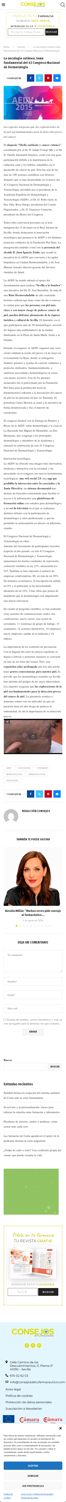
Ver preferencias (33, 1486)
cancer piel (24, 768)
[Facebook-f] (27, 1345)
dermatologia (14, 774)
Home (7, 46)
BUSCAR (51, 32)
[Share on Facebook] (30, 78)
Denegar (33, 1476)
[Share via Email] (57, 78)
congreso (42, 768)
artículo (21, 46)
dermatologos (37, 774)
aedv (9, 768)
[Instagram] (39, 1345)
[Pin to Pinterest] (48, 78)
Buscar (8, 1060)
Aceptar (33, 1465)
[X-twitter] (33, 1345)
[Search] (62, 4)
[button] (60, 1428)
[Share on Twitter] (39, 78)
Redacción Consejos (36, 811)
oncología (12, 780)
